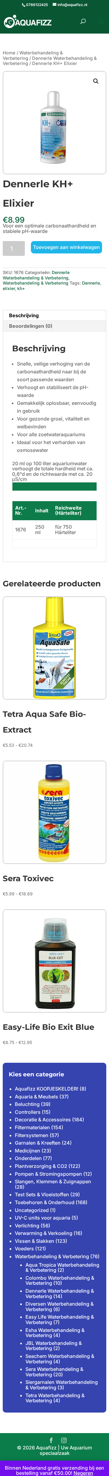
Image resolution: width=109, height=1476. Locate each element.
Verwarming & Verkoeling (43, 1233)
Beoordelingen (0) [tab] (30, 326)
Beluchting (27, 1104)
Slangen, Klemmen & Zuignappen (53, 1181)
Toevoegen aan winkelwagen (66, 247)
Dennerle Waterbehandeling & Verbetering (50, 61)
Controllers (28, 1112)
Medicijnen (27, 1151)
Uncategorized (32, 1210)
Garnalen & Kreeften (38, 1143)
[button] (96, 81)
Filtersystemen (31, 1135)
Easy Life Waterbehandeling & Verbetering (59, 1319)
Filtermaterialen (32, 1127)
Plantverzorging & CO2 (41, 1166)
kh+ (21, 288)
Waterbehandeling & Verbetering (35, 282)
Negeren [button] (83, 1473)
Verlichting (27, 1226)
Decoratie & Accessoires (43, 1120)
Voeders (24, 1249)
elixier (9, 288)
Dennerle (91, 282)
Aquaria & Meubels (36, 1097)
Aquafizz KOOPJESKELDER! (46, 1089)
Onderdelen (28, 1158)
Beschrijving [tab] (24, 315)
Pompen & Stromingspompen (48, 1174)
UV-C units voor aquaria (42, 1218)
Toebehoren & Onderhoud (44, 1202)
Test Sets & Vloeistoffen (42, 1194)
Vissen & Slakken (34, 1241)
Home (9, 53)
